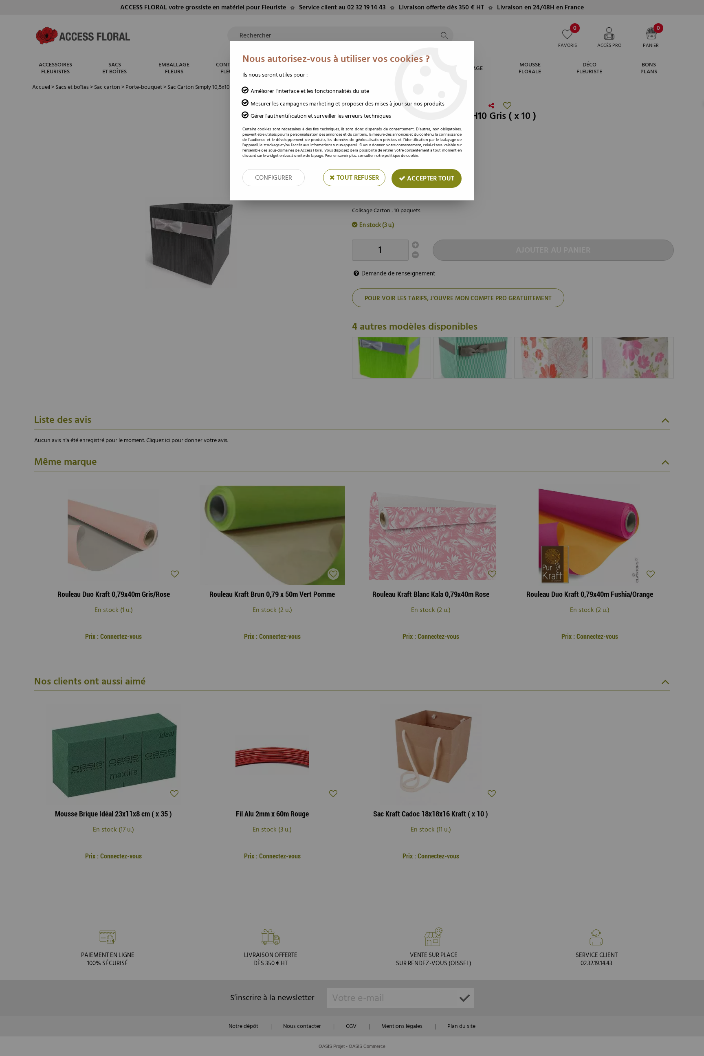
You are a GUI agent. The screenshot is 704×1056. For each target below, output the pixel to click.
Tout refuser (357, 177)
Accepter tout (429, 178)
